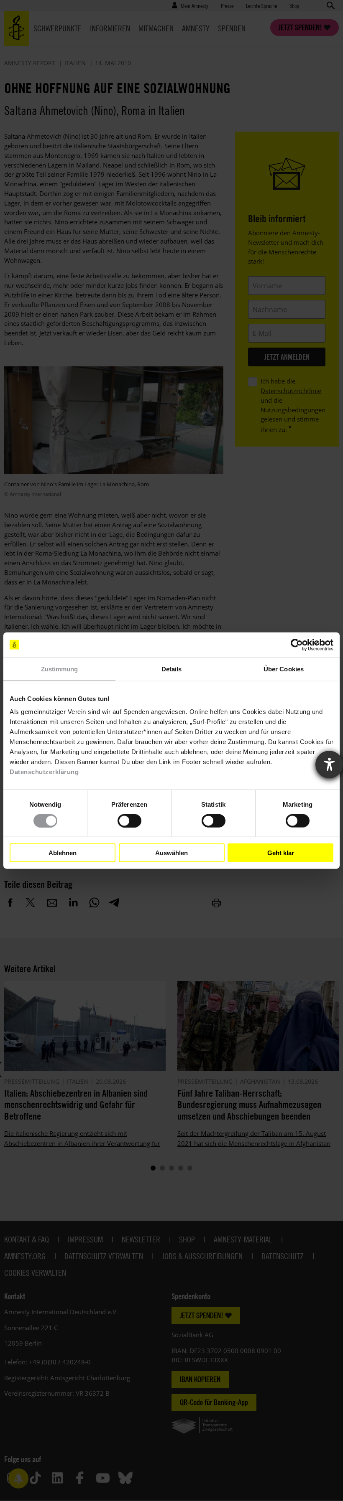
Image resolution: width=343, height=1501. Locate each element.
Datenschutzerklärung (44, 771)
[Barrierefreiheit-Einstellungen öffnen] (329, 764)
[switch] (129, 820)
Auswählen (171, 852)
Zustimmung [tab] (59, 668)
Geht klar (280, 852)
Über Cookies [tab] (284, 668)
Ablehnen (63, 852)
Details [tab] (171, 668)
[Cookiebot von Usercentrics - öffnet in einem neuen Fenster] (296, 644)
